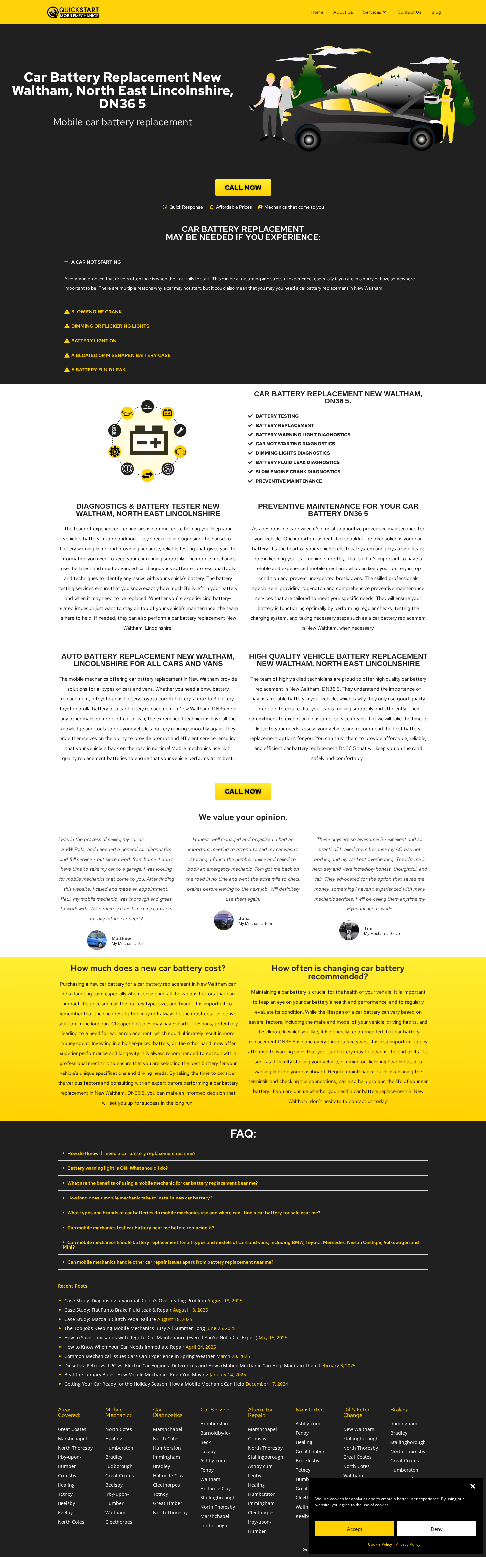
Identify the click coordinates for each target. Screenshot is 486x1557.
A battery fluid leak (98, 370)
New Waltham (358, 1429)
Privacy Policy (407, 1544)
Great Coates (72, 1429)
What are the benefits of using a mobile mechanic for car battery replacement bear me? (162, 1183)
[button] (472, 1486)
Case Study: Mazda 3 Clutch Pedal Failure (110, 1319)
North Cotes (71, 1522)
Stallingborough (218, 1497)
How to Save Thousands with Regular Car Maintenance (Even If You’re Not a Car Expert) (160, 1337)
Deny (437, 1529)
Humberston (119, 1448)
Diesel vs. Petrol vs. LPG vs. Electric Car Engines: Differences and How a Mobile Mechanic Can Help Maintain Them (191, 1365)
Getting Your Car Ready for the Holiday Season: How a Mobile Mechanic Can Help (154, 1384)
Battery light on (94, 341)
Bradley (113, 1457)
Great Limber (167, 1503)
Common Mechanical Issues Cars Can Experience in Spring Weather (139, 1356)
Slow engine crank (96, 312)
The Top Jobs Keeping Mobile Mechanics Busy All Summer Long (134, 1328)
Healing (66, 1485)
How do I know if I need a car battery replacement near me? (131, 1153)
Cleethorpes (118, 1522)
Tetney (65, 1494)
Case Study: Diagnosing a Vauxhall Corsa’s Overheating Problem (135, 1300)
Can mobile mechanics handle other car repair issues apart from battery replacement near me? (170, 1262)
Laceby (208, 1451)
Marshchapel (72, 1438)
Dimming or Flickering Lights (110, 326)
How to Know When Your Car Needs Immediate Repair (124, 1347)
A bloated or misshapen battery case (121, 355)
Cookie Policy (380, 1544)
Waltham (115, 1512)
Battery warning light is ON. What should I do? (117, 1168)
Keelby (65, 1512)
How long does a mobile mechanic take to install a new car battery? (139, 1198)
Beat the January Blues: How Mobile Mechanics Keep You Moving (136, 1374)
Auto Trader (159, 839)
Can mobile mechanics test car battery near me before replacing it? (140, 1228)
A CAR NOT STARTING (96, 262)
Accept (354, 1529)
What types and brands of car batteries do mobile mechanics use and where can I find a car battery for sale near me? (193, 1213)
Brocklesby (307, 1460)
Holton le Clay (168, 1475)
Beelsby (66, 1503)
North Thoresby (75, 1448)
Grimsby (67, 1475)
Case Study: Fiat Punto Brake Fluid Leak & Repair (118, 1310)
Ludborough (119, 1466)
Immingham (166, 1457)
